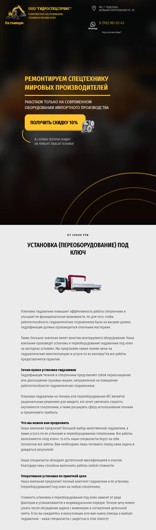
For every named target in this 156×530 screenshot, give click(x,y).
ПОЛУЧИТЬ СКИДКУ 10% (54, 123)
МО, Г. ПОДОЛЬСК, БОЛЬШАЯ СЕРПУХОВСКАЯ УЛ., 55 (117, 9)
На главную (14, 23)
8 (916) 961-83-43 (111, 23)
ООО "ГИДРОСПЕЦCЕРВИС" (49, 8)
